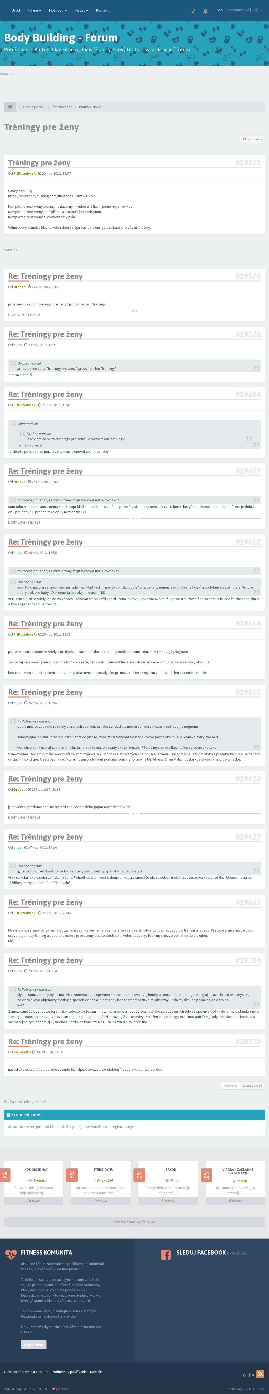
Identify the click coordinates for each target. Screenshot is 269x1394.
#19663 (248, 902)
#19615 (248, 692)
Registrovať (33, 1344)
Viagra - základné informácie (238, 1171)
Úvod (16, 10)
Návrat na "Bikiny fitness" (26, 1101)
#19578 (248, 334)
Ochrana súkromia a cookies (26, 1371)
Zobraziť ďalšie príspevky (134, 1222)
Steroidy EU (103, 1170)
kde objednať (36, 1170)
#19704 (248, 960)
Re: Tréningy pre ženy (45, 276)
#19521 (248, 162)
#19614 (248, 623)
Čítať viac (33, 1201)
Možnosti (56, 10)
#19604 (248, 394)
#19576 (248, 276)
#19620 (248, 778)
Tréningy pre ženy (41, 126)
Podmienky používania (69, 1371)
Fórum (33, 10)
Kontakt (102, 10)
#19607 (248, 470)
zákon (170, 1170)
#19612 (248, 541)
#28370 (248, 1041)
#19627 (248, 836)
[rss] (260, 1374)
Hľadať (80, 10)
